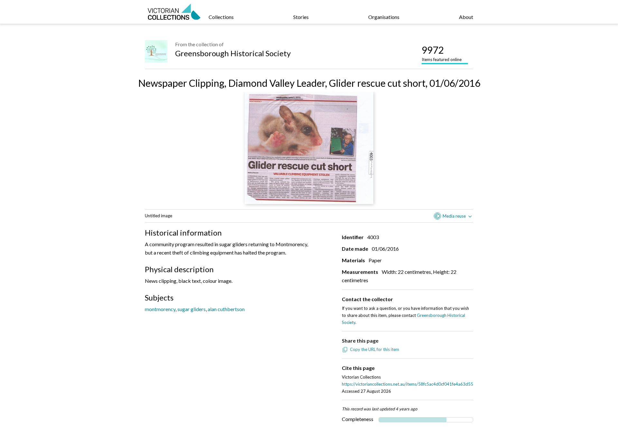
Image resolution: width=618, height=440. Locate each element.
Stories (301, 17)
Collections (221, 17)
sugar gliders (191, 309)
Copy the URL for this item (374, 349)
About (466, 17)
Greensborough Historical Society (233, 53)
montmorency (160, 309)
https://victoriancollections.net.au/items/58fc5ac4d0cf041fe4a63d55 (407, 384)
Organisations (383, 17)
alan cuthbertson (226, 309)
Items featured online (442, 53)
